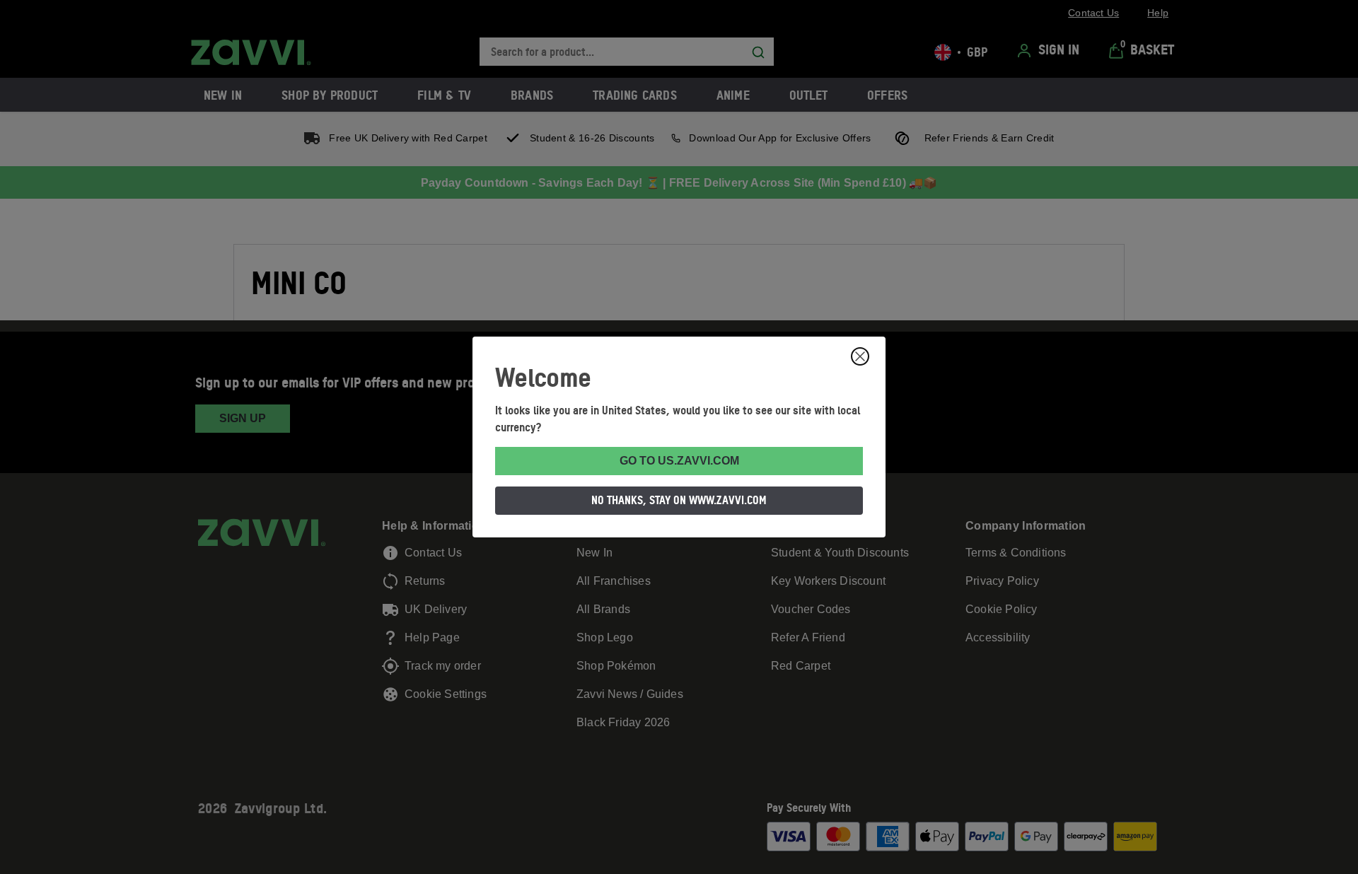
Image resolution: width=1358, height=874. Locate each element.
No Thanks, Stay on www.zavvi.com (679, 500)
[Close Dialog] (860, 356)
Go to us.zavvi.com (679, 461)
